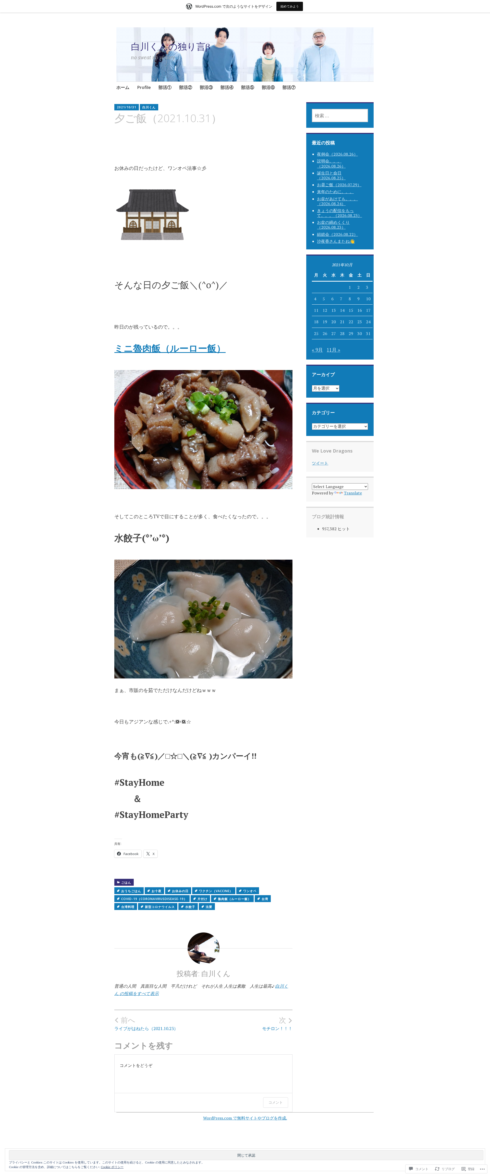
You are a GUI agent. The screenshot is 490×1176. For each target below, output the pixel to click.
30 (359, 333)
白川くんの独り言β (170, 46)
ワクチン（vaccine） (216, 891)
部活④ (227, 87)
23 (359, 322)
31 (368, 333)
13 (333, 310)
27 (333, 333)
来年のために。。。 (335, 191)
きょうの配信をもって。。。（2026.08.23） (339, 213)
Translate (353, 493)
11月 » (333, 350)
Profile (144, 87)
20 (333, 322)
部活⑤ (247, 87)
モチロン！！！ (277, 1023)
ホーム (122, 87)
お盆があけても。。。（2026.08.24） (337, 201)
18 (316, 322)
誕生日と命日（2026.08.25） (331, 175)
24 (368, 322)
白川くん (149, 107)
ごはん (126, 882)
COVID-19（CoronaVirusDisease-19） (154, 899)
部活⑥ (268, 87)
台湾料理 (127, 907)
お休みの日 (180, 891)
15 (351, 310)
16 (359, 310)
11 (316, 310)
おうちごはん (131, 891)
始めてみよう (289, 6)
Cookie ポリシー (112, 1167)
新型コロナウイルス (160, 907)
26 (325, 333)
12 (325, 310)
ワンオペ (249, 891)
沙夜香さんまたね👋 (336, 241)
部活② (185, 87)
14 (342, 310)
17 (368, 310)
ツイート (320, 463)
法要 (209, 907)
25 (316, 333)
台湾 (265, 899)
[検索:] (340, 115)
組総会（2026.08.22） (337, 234)
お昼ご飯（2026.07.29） (339, 185)
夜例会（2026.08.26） (337, 154)
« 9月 (317, 350)
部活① (165, 87)
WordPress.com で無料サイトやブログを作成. (245, 1118)
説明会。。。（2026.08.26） (331, 163)
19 (325, 322)
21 (342, 322)
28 (342, 333)
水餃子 (190, 907)
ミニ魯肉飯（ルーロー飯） (170, 348)
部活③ (206, 87)
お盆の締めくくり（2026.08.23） (333, 225)
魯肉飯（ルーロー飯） (234, 899)
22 (351, 322)
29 (351, 333)
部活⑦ (289, 87)
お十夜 (157, 891)
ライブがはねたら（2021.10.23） (146, 1023)
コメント (275, 1102)
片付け (202, 899)
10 (368, 299)
